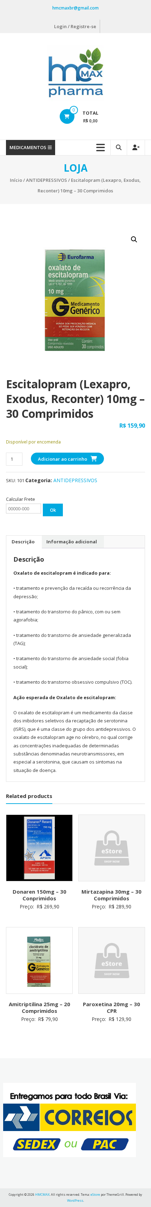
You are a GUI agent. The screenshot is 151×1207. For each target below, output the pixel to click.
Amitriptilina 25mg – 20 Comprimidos (39, 1008)
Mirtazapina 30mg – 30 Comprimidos (111, 895)
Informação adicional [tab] (71, 541)
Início (16, 180)
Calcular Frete (20, 499)
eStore (95, 1194)
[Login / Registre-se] (136, 147)
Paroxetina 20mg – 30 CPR (111, 1008)
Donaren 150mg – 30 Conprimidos (39, 895)
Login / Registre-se (75, 26)
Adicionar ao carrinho (62, 459)
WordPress (75, 1200)
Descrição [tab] (23, 541)
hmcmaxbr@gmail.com (75, 8)
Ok (53, 510)
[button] (134, 239)
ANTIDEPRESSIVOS (46, 180)
